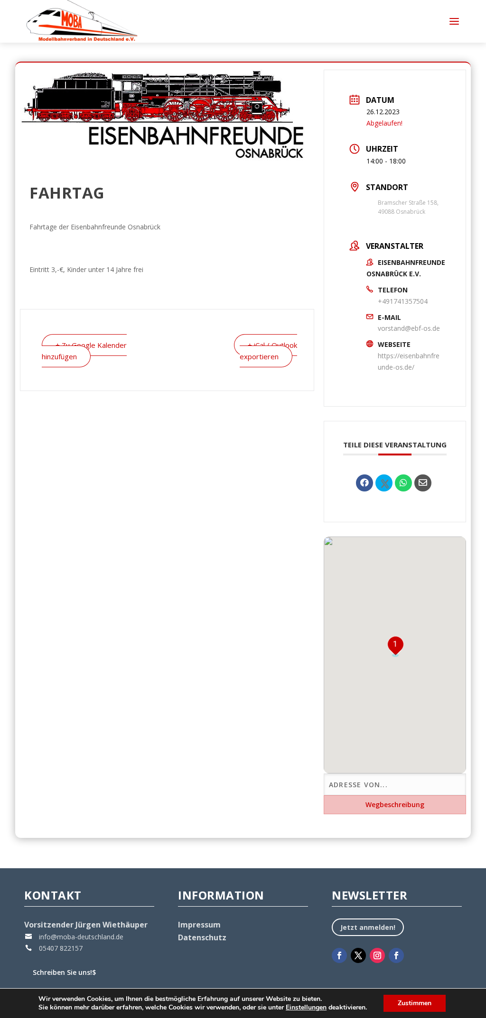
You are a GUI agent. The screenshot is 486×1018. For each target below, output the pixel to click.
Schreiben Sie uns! (64, 972)
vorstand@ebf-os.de (409, 328)
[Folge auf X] (358, 955)
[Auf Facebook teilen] (364, 482)
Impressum (199, 924)
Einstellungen (306, 1007)
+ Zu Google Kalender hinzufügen (84, 350)
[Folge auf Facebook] (339, 955)
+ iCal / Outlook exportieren (268, 350)
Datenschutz (202, 937)
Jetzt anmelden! (367, 927)
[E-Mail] (422, 482)
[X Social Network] (384, 482)
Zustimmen (414, 1003)
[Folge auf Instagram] (377, 955)
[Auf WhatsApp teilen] (403, 482)
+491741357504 (403, 301)
